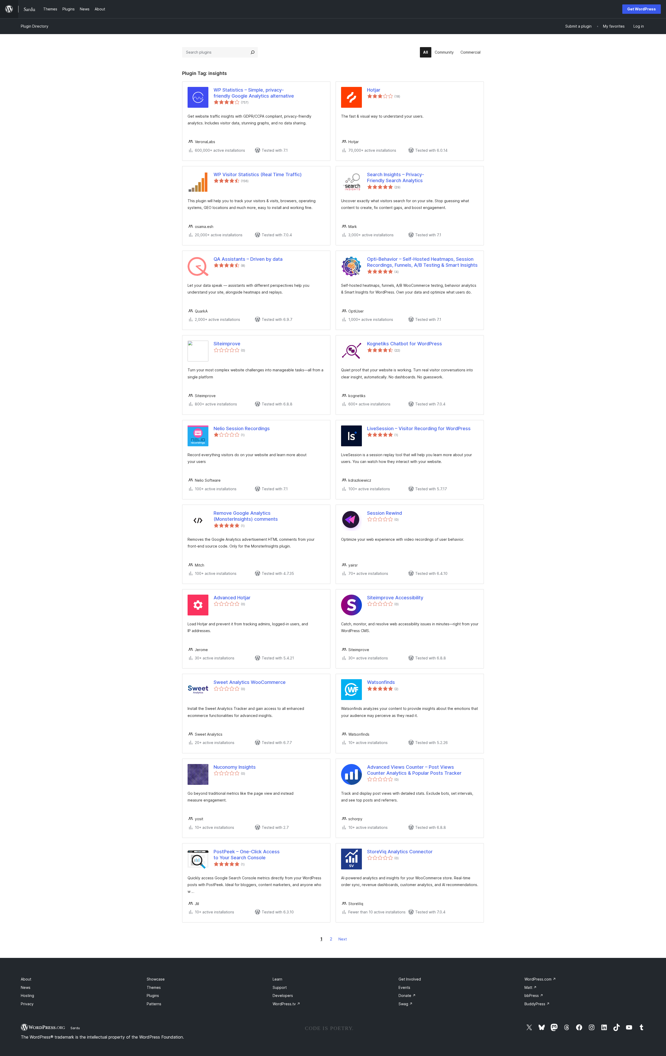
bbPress (533, 995)
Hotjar (373, 90)
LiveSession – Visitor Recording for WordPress (419, 428)
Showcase (156, 979)
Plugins (153, 995)
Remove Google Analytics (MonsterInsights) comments (246, 516)
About (26, 979)
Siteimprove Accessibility (395, 597)
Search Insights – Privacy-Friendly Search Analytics (395, 177)
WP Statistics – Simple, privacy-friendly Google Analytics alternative (254, 93)
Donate (407, 995)
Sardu (75, 1028)
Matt (530, 987)
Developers (283, 995)
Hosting (27, 995)
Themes (154, 987)
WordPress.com (540, 979)
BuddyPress (537, 1004)
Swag (406, 1004)
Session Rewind (384, 513)
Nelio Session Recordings (242, 428)
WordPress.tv (286, 1004)
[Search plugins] (252, 52)
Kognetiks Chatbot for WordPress (404, 343)
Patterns (154, 1004)
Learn (277, 979)
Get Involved (410, 979)
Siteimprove (227, 343)
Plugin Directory (34, 26)
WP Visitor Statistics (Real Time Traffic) (258, 174)
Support (280, 987)
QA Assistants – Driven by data (248, 259)
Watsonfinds (381, 682)
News (25, 987)
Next (342, 939)
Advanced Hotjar (232, 597)
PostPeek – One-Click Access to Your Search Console (247, 854)
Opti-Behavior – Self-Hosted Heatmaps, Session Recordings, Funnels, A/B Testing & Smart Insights (422, 262)
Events (404, 987)
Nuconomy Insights (235, 767)
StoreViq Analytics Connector (400, 851)
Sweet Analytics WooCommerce (250, 682)
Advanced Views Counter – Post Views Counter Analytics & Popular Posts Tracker (414, 770)
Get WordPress (641, 9)
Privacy (27, 1004)
